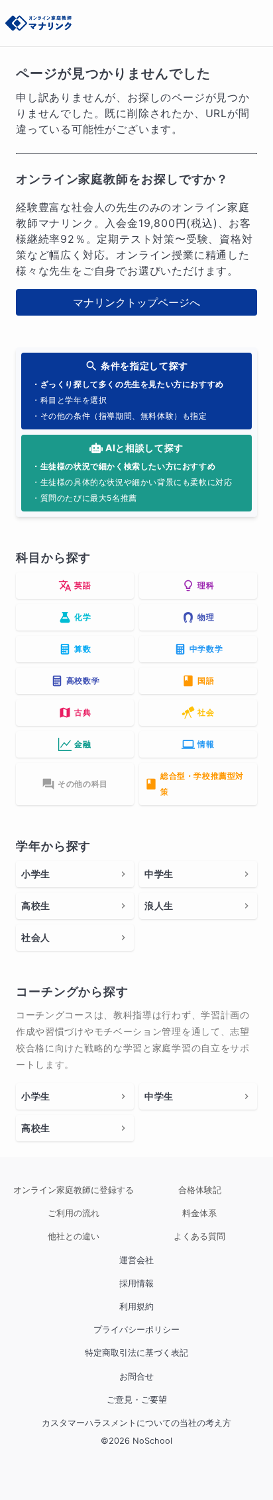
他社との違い (73, 1236)
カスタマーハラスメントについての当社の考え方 (136, 1423)
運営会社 (136, 1260)
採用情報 (136, 1283)
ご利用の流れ (73, 1213)
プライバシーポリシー (136, 1330)
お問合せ (136, 1377)
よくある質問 (199, 1236)
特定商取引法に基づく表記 (136, 1353)
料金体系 (199, 1213)
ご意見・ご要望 (137, 1400)
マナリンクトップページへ (136, 302)
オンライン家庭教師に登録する (73, 1190)
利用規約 (136, 1306)
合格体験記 (199, 1190)
